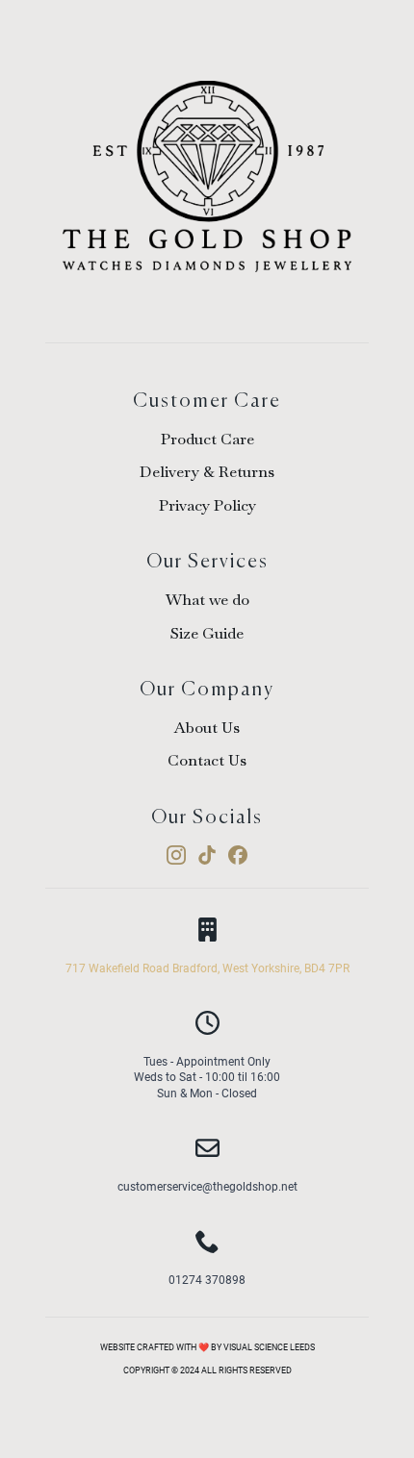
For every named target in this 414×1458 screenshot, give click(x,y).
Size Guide (207, 633)
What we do (207, 600)
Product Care (207, 439)
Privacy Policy (207, 505)
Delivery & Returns (207, 472)
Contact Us (207, 760)
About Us (207, 727)
